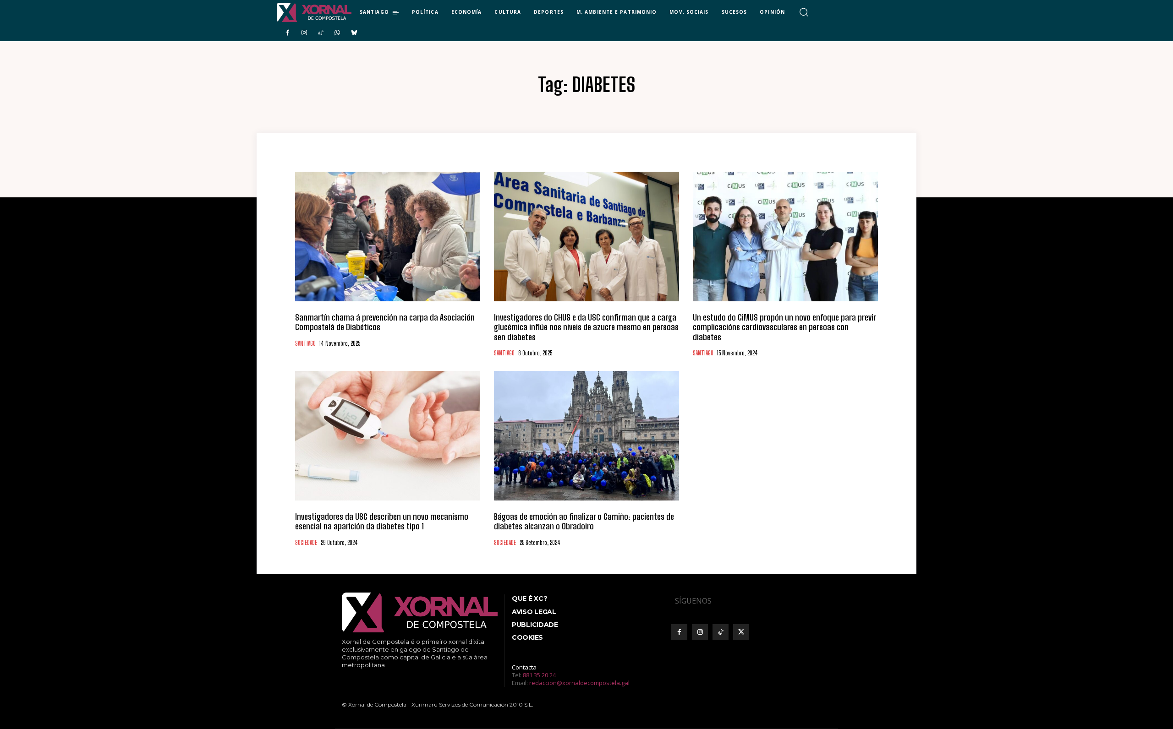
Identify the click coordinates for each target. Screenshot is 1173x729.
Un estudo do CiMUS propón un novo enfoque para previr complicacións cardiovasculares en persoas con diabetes (784, 327)
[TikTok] (320, 33)
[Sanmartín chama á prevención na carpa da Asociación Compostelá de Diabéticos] (387, 236)
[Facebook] (287, 33)
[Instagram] (304, 33)
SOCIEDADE (306, 542)
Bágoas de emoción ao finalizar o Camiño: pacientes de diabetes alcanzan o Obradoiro (584, 521)
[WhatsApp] (337, 33)
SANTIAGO (305, 343)
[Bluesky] (354, 33)
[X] (741, 632)
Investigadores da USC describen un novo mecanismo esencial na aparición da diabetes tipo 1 (381, 521)
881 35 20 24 (539, 675)
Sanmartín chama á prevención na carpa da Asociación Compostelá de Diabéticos (385, 322)
